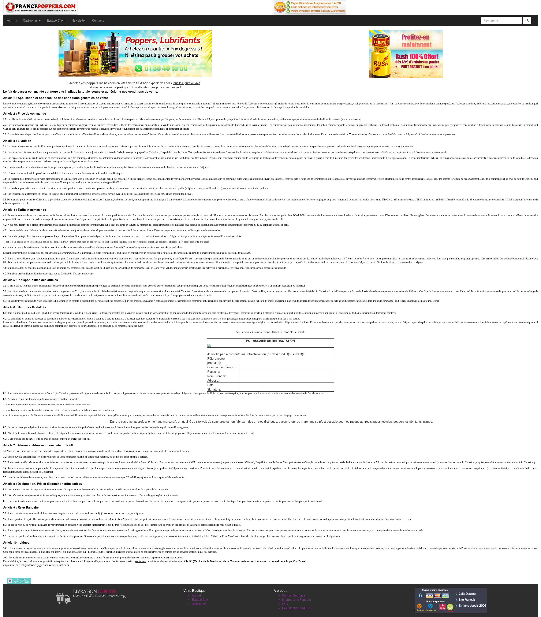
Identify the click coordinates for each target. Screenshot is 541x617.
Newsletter (79, 20)
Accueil (196, 595)
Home (12, 20)
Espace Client (56, 20)
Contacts (98, 20)
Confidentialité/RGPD (296, 608)
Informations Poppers (296, 599)
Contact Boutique (293, 595)
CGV (285, 604)
